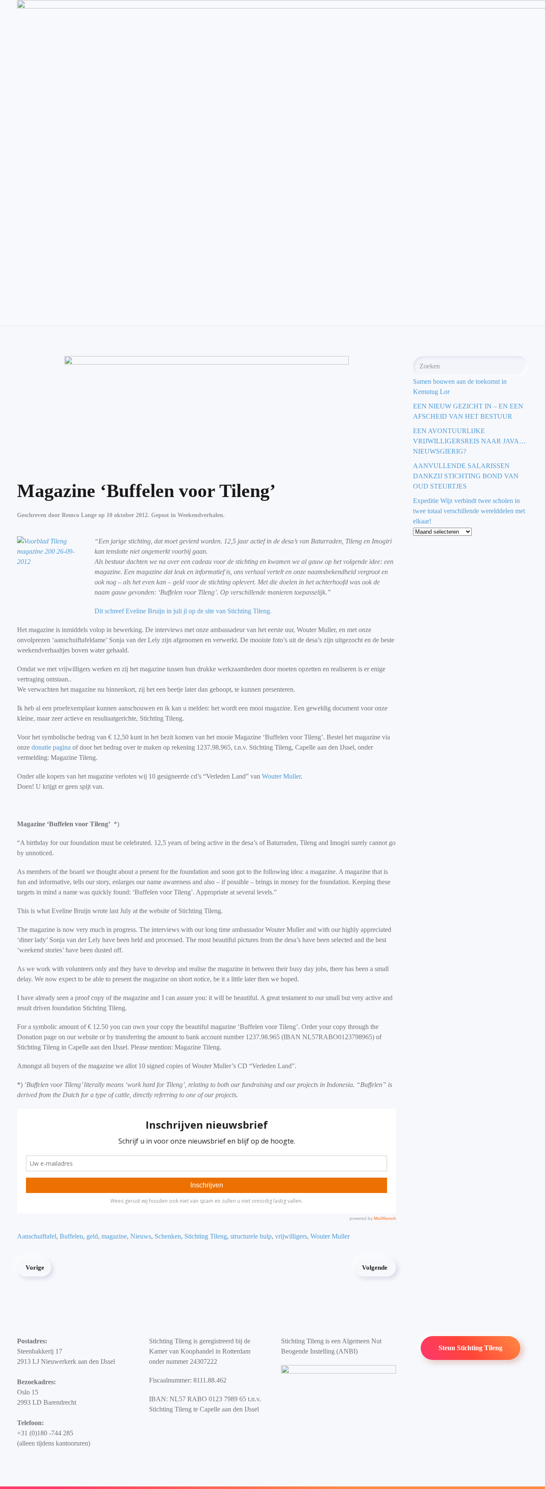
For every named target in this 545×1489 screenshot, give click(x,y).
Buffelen (71, 1236)
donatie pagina (50, 747)
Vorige (35, 1267)
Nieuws (140, 1236)
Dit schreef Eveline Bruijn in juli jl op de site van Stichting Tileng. (183, 611)
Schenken (168, 1236)
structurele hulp (251, 1236)
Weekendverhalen (200, 515)
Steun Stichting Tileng (470, 1347)
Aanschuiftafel (36, 1236)
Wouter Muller (281, 776)
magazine (114, 1236)
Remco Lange (79, 515)
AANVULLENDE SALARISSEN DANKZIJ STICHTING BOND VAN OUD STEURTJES (466, 476)
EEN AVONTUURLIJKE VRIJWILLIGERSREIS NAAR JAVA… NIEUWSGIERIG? (469, 441)
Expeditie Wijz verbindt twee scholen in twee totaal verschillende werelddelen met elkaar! (469, 511)
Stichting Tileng (205, 1236)
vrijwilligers (291, 1236)
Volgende (374, 1267)
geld (92, 1236)
